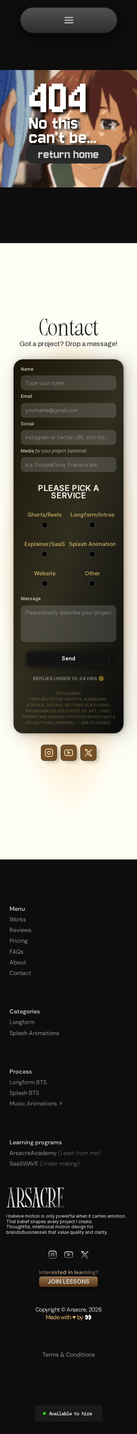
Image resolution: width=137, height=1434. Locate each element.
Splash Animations (34, 1033)
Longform (22, 1022)
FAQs (16, 952)
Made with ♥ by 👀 (69, 1317)
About (17, 962)
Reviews (20, 930)
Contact (20, 973)
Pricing (18, 941)
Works (17, 919)
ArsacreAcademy (33, 1153)
